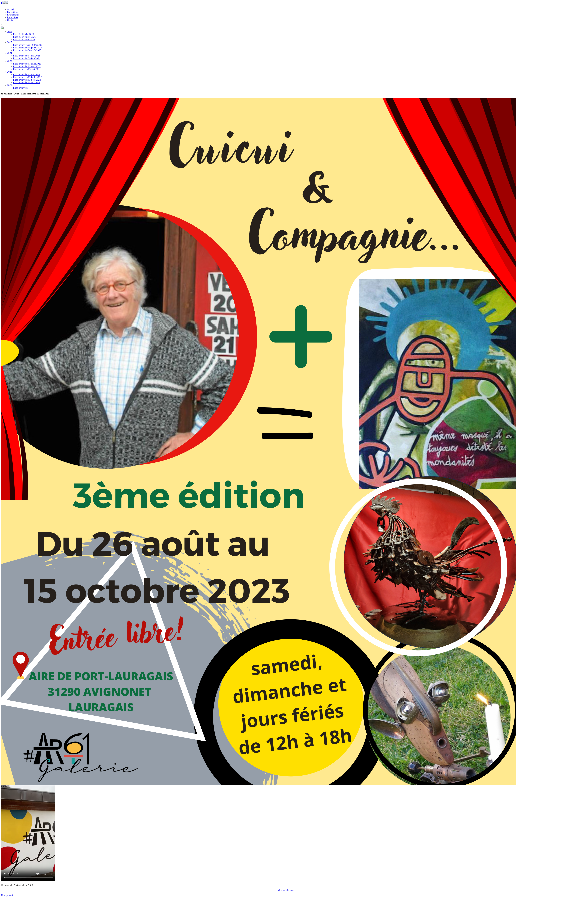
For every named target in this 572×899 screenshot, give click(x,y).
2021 (9, 85)
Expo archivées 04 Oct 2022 (26, 82)
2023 (9, 61)
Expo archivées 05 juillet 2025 (27, 47)
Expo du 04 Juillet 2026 (24, 37)
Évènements (13, 14)
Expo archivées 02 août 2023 (27, 66)
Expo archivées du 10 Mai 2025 (28, 45)
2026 (9, 31)
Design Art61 (7, 895)
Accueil (10, 9)
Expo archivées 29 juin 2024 (26, 58)
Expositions (12, 12)
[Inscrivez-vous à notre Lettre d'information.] (7, 2)
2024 (9, 53)
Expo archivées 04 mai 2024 (26, 55)
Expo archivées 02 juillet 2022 (27, 77)
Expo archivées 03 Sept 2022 (27, 80)
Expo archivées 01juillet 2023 (27, 63)
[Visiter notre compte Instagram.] (4, 2)
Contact (10, 20)
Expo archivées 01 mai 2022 (26, 74)
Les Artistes (12, 17)
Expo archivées (20, 88)
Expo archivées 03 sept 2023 (26, 69)
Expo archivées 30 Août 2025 (27, 50)
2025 (9, 42)
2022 (9, 71)
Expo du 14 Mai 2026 (23, 34)
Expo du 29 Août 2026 (24, 39)
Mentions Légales (286, 890)
